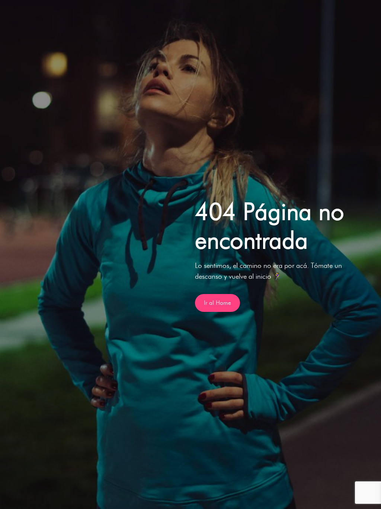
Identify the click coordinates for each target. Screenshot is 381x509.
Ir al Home (217, 302)
